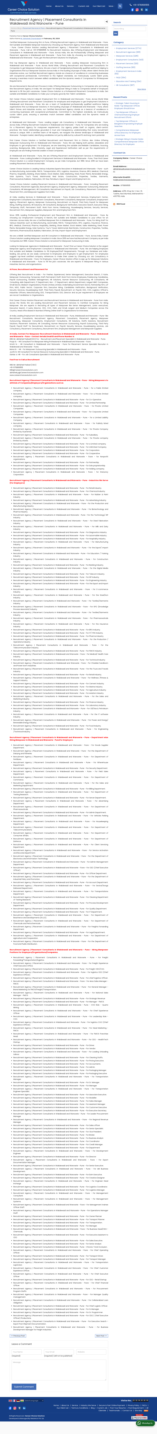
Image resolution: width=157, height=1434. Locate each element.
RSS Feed (121, 204)
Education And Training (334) (128, 81)
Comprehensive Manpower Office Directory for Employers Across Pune (127, 133)
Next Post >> (101, 1336)
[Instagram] (137, 9)
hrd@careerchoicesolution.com (126, 180)
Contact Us (127, 1410)
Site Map (138, 1410)
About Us (59, 6)
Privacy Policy (133, 1405)
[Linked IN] (146, 9)
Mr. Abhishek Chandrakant (30, 38)
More (111, 6)
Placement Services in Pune (34, 28)
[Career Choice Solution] (23, 7)
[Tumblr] (141, 9)
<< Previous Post (18, 1336)
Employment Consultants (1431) (130, 59)
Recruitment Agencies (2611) (128, 52)
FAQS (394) (121, 77)
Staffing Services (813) (125, 67)
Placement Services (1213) (127, 63)
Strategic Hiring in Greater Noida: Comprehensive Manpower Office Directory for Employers (129, 141)
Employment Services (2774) (128, 48)
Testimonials (114, 1410)
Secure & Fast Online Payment (112, 1405)
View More (141, 89)
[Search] (120, 6)
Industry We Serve (88, 1405)
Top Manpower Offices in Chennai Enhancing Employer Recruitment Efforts (127, 115)
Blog (19, 28)
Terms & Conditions (79, 1408)
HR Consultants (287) (125, 85)
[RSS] (146, 1410)
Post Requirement (136, 1408)
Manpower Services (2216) (127, 56)
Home (49, 6)
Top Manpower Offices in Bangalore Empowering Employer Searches (128, 124)
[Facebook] (132, 9)
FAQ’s (144, 1405)
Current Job (83, 6)
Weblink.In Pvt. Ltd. (37, 1418)
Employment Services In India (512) (127, 72)
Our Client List (99, 6)
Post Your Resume (118, 1408)
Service (70, 6)
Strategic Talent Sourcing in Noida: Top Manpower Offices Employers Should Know (127, 106)
